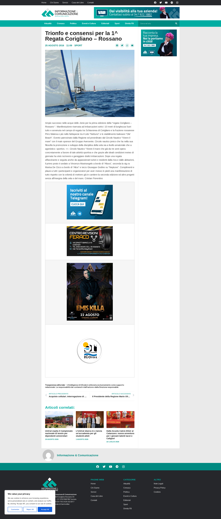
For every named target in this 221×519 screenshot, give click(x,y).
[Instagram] (177, 2)
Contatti (90, 3)
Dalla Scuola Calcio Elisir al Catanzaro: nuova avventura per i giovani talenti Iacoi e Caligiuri (120, 435)
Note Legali (158, 484)
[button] (117, 45)
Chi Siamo (54, 3)
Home (43, 3)
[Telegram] (171, 2)
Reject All (30, 509)
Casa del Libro (78, 3)
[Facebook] (155, 2)
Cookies (157, 492)
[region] (30, 502)
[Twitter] (160, 2)
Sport (117, 23)
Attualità (47, 23)
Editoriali (105, 23)
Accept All (45, 509)
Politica (73, 23)
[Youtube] (166, 2)
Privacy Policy (159, 488)
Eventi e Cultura (89, 23)
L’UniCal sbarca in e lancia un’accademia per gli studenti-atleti (89, 433)
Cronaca (60, 23)
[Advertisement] (158, 93)
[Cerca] (176, 23)
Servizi (65, 3)
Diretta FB (129, 23)
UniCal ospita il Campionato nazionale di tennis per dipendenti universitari (59, 433)
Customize (15, 509)
